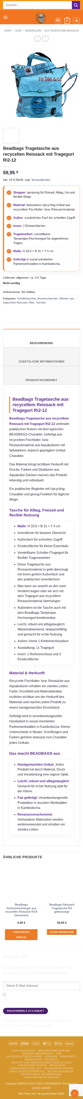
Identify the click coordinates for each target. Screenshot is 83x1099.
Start (8, 30)
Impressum (57, 1065)
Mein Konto (68, 1056)
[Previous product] (45, 39)
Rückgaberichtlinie (59, 1068)
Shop (18, 30)
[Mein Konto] (76, 21)
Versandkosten (40, 179)
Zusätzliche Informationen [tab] (41, 361)
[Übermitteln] (76, 5)
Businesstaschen (48, 298)
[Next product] (37, 39)
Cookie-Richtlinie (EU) (25, 1068)
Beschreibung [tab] (41, 343)
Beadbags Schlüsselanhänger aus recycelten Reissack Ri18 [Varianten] (21, 910)
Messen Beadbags (61, 1071)
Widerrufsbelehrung (54, 1050)
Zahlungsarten (23, 1050)
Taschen (41, 302)
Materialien (33, 30)
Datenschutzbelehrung (24, 1056)
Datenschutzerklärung (17, 1004)
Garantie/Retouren (32, 1065)
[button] (5, 17)
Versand (51, 1056)
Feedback (51, 1059)
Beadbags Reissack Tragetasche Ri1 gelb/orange (61, 908)
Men (31, 302)
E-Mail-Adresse (13, 979)
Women (63, 298)
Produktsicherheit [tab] (41, 380)
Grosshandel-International (41, 1074)
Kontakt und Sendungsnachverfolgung (42, 1062)
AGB (58, 1053)
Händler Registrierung (27, 1071)
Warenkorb (33, 1059)
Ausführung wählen (21, 934)
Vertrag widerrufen (37, 1053)
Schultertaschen (26, 298)
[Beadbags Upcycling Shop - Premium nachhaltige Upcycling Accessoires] (41, 17)
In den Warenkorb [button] (62, 932)
